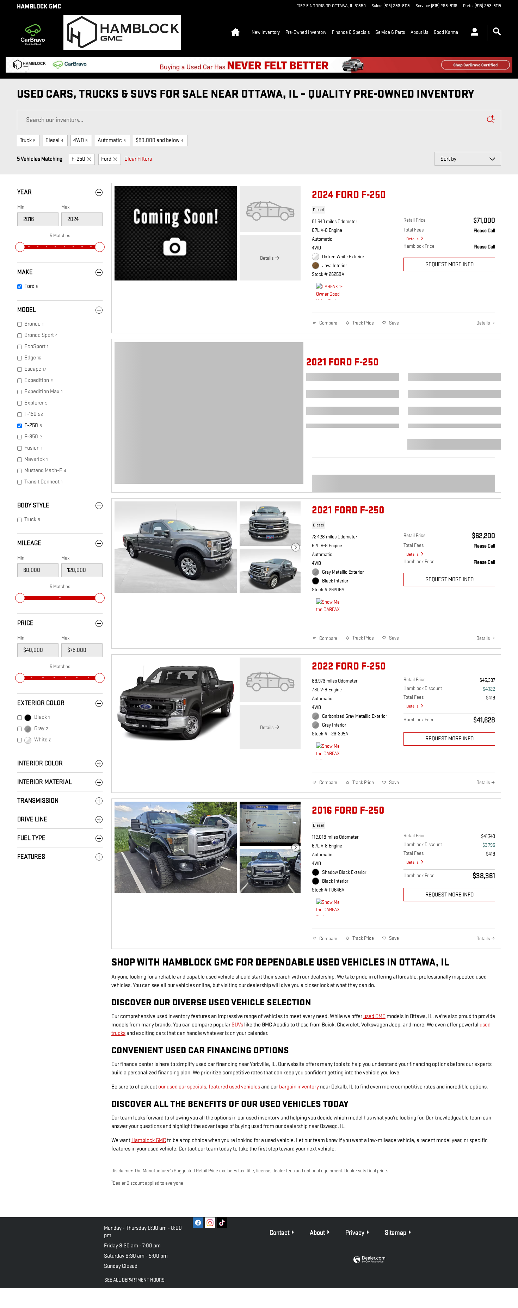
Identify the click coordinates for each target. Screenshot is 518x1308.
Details (412, 239)
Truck (28, 140)
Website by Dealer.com (369, 1260)
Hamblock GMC (148, 1140)
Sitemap (395, 1232)
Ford (106, 159)
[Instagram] (210, 1222)
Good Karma (446, 32)
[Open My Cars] (472, 33)
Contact (279, 1232)
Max (65, 207)
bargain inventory (299, 1087)
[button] (403, 211)
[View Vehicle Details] (270, 209)
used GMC (374, 1016)
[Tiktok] (222, 1222)
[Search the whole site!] (497, 32)
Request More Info (449, 264)
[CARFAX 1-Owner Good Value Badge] (329, 291)
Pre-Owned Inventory (305, 32)
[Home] (34, 32)
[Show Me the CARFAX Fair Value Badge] (329, 606)
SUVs (237, 1025)
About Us (419, 32)
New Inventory (266, 32)
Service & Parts (390, 32)
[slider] (20, 247)
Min (20, 207)
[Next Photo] (295, 547)
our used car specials (182, 1087)
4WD (80, 140)
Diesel (54, 140)
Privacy (354, 1232)
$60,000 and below (159, 140)
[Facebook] (198, 1222)
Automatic (112, 140)
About (317, 1232)
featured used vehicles (234, 1087)
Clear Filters (138, 159)
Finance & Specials (351, 32)
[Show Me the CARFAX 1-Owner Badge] (329, 750)
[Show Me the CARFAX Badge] (329, 907)
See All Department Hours (134, 1280)
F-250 (78, 159)
